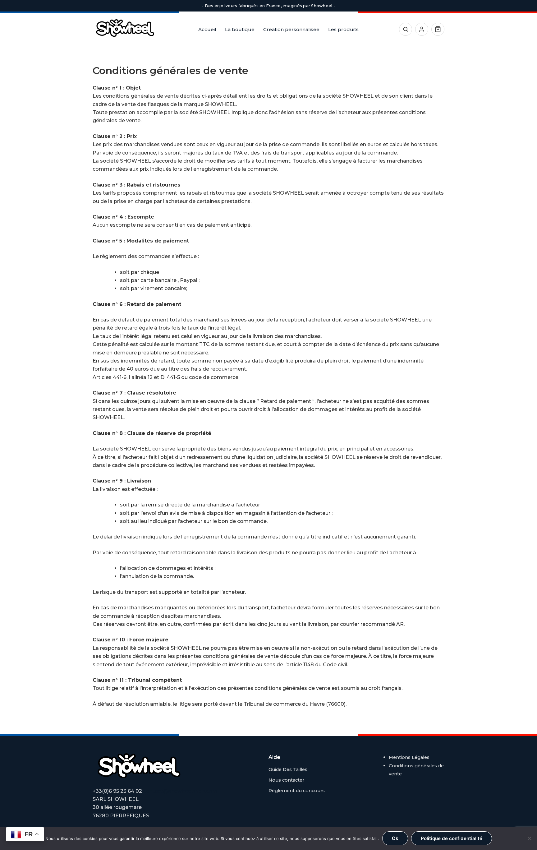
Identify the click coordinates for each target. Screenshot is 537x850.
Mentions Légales (409, 757)
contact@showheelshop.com (180, 791)
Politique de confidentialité (451, 838)
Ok (395, 838)
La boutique (240, 29)
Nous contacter (286, 780)
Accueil (207, 29)
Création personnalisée (291, 29)
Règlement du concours (296, 790)
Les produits (343, 29)
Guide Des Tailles (287, 769)
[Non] (529, 838)
